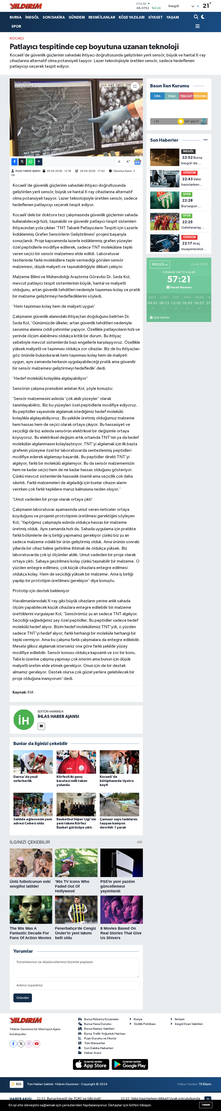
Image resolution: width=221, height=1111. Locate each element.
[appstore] (91, 1064)
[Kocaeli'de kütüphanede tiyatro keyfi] (119, 762)
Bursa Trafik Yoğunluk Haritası (104, 1033)
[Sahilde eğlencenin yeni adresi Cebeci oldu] (33, 804)
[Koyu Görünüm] (202, 17)
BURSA (16, 17)
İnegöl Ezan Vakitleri (189, 1024)
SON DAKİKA (54, 17)
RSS (18, 1084)
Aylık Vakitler (161, 317)
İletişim (180, 1019)
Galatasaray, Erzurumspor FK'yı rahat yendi (191, 225)
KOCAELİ (17, 38)
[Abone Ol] (137, 161)
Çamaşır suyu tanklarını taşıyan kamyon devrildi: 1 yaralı (118, 823)
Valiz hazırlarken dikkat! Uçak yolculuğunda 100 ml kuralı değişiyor (192, 182)
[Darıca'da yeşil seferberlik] (33, 762)
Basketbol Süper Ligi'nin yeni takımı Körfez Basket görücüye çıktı (76, 823)
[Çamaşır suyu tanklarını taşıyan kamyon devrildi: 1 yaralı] (119, 804)
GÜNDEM (77, 17)
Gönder (22, 998)
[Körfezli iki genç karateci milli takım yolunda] (76, 762)
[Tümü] (206, 140)
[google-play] (130, 1064)
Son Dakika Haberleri (98, 1048)
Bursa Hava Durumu (97, 1024)
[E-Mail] (41, 726)
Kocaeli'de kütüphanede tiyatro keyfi (117, 781)
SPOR (16, 26)
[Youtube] (36, 1043)
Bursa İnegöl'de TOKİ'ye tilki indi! (191, 161)
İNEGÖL (32, 17)
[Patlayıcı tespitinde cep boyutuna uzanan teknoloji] (76, 117)
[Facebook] (13, 1043)
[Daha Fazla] (38, 161)
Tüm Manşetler (94, 1043)
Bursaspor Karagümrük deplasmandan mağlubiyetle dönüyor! (193, 204)
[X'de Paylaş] (22, 161)
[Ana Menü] (197, 26)
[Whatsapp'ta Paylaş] (30, 161)
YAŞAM (172, 17)
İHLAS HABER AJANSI (28, 171)
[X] (21, 1043)
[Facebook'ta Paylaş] (14, 161)
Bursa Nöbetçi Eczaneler (101, 1019)
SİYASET (155, 17)
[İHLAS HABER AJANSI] (23, 719)
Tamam (206, 1105)
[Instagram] (28, 1043)
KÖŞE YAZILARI (132, 17)
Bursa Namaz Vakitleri (99, 1028)
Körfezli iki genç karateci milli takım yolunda (72, 781)
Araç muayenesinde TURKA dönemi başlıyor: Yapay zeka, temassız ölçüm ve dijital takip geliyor (193, 247)
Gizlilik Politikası (145, 1024)
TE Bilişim (205, 1084)
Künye (138, 1019)
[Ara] (196, 17)
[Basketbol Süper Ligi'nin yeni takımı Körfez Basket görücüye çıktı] (76, 804)
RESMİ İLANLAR (101, 17)
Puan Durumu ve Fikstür (100, 1038)
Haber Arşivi (92, 1053)
